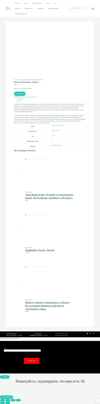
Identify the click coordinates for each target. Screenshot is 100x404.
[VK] (90, 333)
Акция (25, 3)
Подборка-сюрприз (53, 8)
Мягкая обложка (56, 145)
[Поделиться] (7, 400)
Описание (20, 98)
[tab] (51, 99)
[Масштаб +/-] (18, 400)
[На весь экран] (13, 400)
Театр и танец (25, 97)
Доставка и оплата (37, 3)
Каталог (17, 3)
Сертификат (40, 8)
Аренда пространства (21, 13)
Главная (16, 79)
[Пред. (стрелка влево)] (2, 403)
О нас (55, 3)
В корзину (19, 94)
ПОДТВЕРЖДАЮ (6, 397)
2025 (53, 135)
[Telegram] (87, 333)
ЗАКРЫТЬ (4, 376)
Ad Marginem (55, 130)
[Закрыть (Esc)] (2, 400)
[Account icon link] (93, 9)
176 (53, 140)
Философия (23, 79)
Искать (71, 8)
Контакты (17, 8)
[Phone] (93, 333)
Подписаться (32, 360)
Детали (19, 100)
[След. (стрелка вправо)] (7, 403)
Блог (48, 3)
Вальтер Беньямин (57, 125)
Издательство (28, 8)
